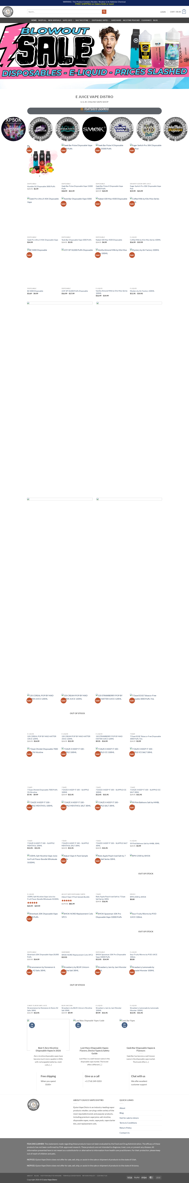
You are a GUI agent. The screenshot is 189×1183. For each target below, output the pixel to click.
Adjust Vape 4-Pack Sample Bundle (75, 897)
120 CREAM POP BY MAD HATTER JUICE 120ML (76, 737)
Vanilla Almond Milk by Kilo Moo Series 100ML (111, 292)
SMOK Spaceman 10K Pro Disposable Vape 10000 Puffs (111, 955)
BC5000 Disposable (35, 291)
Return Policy (126, 1127)
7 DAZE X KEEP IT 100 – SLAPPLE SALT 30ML (111, 844)
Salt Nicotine (82, 20)
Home (34, 20)
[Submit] (104, 12)
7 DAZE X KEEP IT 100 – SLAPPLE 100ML (75, 791)
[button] (163, 12)
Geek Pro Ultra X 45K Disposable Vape (42, 240)
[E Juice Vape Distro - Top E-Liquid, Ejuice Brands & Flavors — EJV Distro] (12, 12)
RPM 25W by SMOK (138, 897)
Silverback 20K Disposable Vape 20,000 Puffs (43, 955)
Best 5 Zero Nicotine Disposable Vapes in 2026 (48, 1049)
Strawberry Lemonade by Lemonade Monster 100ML (144, 1009)
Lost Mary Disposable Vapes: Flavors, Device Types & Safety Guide (94, 1051)
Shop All (42, 20)
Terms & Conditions (128, 1122)
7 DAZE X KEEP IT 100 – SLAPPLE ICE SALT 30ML (145, 791)
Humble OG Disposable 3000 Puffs (41, 186)
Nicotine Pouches (131, 20)
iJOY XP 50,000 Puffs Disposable (75, 291)
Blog (155, 20)
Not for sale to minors (129, 1118)
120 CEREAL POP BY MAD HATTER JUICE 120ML (41, 737)
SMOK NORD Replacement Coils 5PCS (77, 955)
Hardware (116, 20)
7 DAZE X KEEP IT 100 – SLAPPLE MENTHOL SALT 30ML (75, 844)
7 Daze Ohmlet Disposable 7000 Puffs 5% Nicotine (42, 791)
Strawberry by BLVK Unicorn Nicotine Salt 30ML (77, 1009)
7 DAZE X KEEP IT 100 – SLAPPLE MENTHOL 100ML (41, 844)
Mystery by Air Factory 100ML (142, 291)
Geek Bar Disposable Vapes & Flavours (141, 1049)
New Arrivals (54, 20)
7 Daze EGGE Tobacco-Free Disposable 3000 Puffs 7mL (145, 737)
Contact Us (125, 1132)
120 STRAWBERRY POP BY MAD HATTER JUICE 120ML (109, 737)
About (122, 1108)
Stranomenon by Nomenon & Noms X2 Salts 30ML (42, 1009)
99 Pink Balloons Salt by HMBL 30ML (145, 843)
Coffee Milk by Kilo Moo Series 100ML (145, 240)
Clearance (146, 20)
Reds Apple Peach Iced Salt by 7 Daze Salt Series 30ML (110, 897)
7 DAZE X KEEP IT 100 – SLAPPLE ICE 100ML (111, 791)
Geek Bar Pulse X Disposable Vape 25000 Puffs (109, 187)
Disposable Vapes (100, 20)
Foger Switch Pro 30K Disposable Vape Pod (145, 187)
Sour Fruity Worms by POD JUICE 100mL (143, 955)
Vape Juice (67, 20)
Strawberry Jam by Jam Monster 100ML (108, 1009)
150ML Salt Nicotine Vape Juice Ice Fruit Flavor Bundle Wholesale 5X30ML (43, 897)
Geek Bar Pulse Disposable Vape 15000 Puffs (77, 187)
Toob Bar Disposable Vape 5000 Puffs (76, 240)
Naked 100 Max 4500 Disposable (109, 240)
